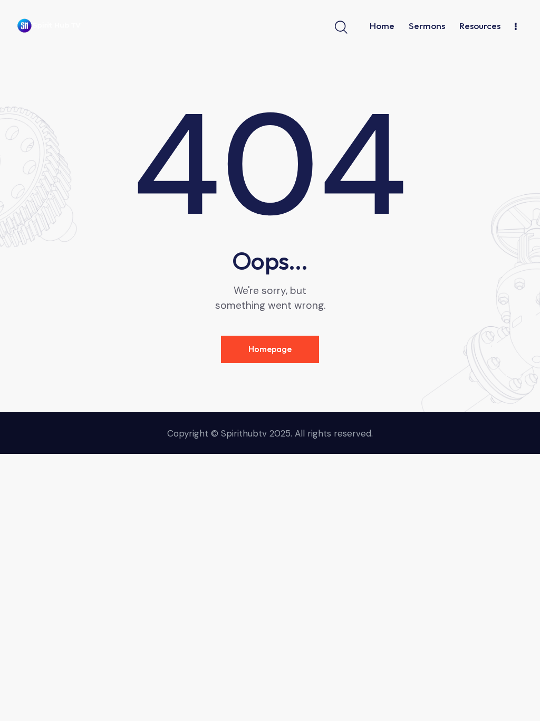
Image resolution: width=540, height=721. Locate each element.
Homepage (270, 349)
